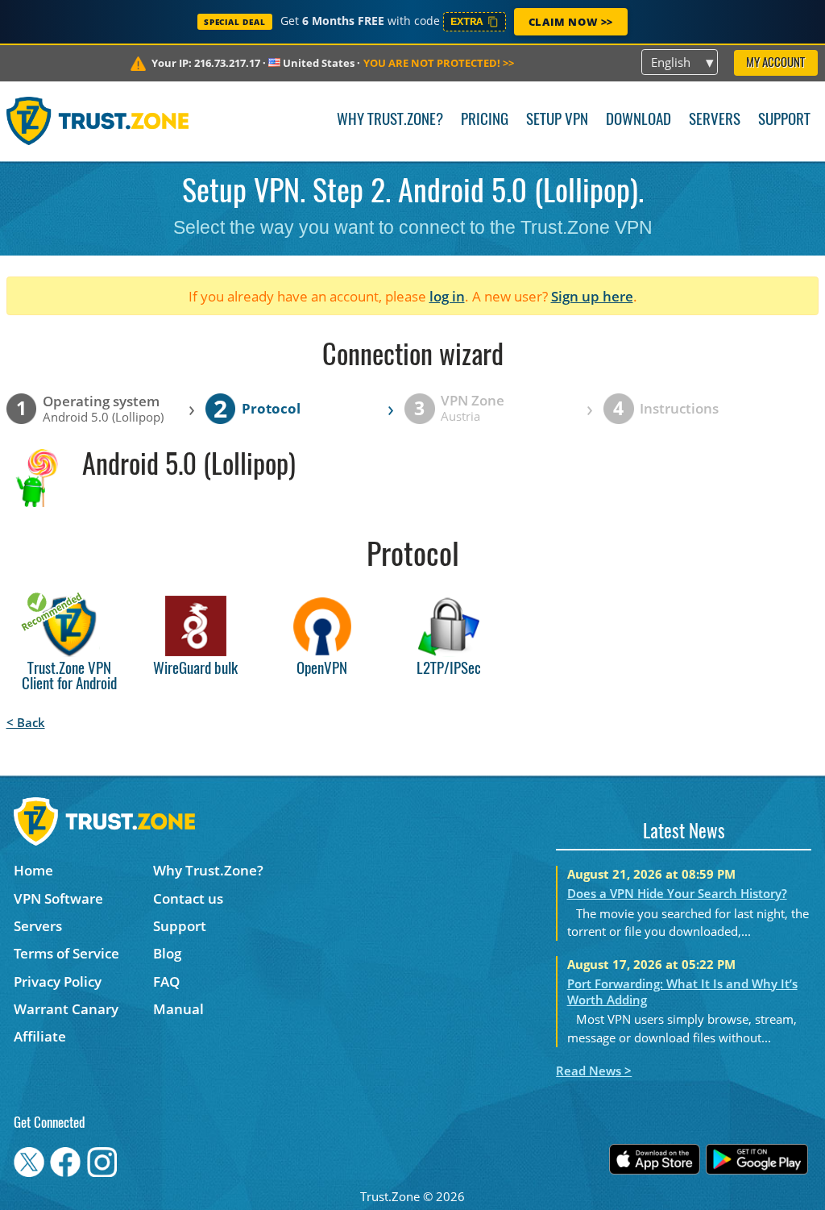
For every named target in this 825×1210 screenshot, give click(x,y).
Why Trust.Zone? (390, 120)
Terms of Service (66, 953)
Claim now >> (571, 22)
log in (447, 296)
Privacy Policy (58, 981)
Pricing (484, 120)
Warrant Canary (66, 1009)
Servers (714, 120)
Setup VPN (557, 120)
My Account (775, 63)
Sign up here (592, 296)
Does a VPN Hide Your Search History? (677, 893)
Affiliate (40, 1036)
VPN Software (58, 898)
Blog (167, 953)
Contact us (188, 898)
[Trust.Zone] (97, 120)
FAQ (166, 981)
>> (438, 63)
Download (638, 120)
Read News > (594, 1070)
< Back (25, 722)
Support (784, 120)
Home (33, 870)
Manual (178, 1009)
